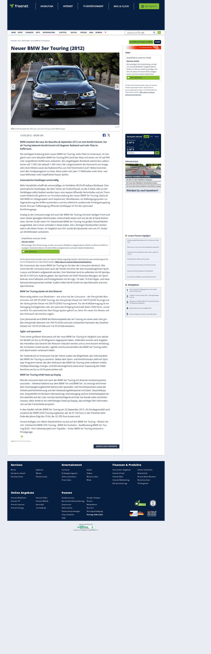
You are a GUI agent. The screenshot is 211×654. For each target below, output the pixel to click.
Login (157, 42)
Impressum (66, 504)
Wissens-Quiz (92, 477)
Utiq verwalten (68, 514)
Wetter (39, 473)
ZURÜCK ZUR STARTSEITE (106, 446)
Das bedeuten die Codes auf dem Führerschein (141, 265)
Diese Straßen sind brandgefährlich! (140, 308)
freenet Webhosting (121, 480)
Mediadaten (92, 504)
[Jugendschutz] (86, 527)
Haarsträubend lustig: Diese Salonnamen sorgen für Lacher (143, 253)
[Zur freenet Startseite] (19, 6)
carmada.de (41, 508)
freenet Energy (17, 508)
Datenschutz (67, 508)
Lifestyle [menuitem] (63, 32)
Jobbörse (39, 470)
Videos (89, 473)
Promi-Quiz (66, 480)
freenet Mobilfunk (18, 498)
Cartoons (65, 470)
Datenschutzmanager (71, 511)
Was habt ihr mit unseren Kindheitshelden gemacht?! (143, 247)
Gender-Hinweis (93, 498)
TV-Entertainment (93, 6)
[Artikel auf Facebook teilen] (104, 135)
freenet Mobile (42, 501)
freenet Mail (118, 477)
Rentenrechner (144, 480)
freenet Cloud (118, 473)
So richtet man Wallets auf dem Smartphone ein (141, 277)
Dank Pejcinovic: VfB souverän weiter (138, 259)
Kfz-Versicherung (120, 483)
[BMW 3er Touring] (65, 89)
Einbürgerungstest (70, 473)
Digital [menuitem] (74, 32)
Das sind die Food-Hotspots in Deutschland (140, 271)
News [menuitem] (13, 32)
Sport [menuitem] (20, 32)
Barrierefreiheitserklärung (73, 501)
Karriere (90, 508)
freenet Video (41, 498)
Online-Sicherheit (145, 470)
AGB (63, 518)
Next (117, 86)
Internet (68, 6)
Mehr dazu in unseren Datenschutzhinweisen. (73, 262)
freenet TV (15, 501)
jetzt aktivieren (31, 251)
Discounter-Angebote (122, 470)
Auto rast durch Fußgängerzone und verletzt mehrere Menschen (143, 290)
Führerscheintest (69, 477)
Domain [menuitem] (98, 32)
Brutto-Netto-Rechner (147, 477)
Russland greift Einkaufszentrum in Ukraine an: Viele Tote (143, 241)
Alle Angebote (151, 6)
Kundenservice (68, 498)
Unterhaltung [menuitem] (49, 32)
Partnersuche (41, 477)
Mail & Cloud (121, 6)
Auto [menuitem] (38, 32)
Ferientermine (17, 477)
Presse (90, 501)
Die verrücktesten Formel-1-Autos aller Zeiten (143, 314)
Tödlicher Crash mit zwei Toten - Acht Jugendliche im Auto (144, 296)
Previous (13, 86)
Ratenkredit (142, 473)
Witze (89, 480)
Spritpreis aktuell (18, 473)
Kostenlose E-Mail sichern (141, 42)
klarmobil (40, 504)
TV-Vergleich (143, 483)
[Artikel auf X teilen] (109, 135)
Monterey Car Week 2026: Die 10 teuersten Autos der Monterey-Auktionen (144, 302)
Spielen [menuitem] (83, 32)
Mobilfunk (47, 6)
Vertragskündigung (95, 511)
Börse (13, 470)
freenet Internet (18, 504)
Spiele (89, 470)
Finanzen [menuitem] (29, 32)
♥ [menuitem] (105, 32)
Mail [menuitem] (91, 32)
